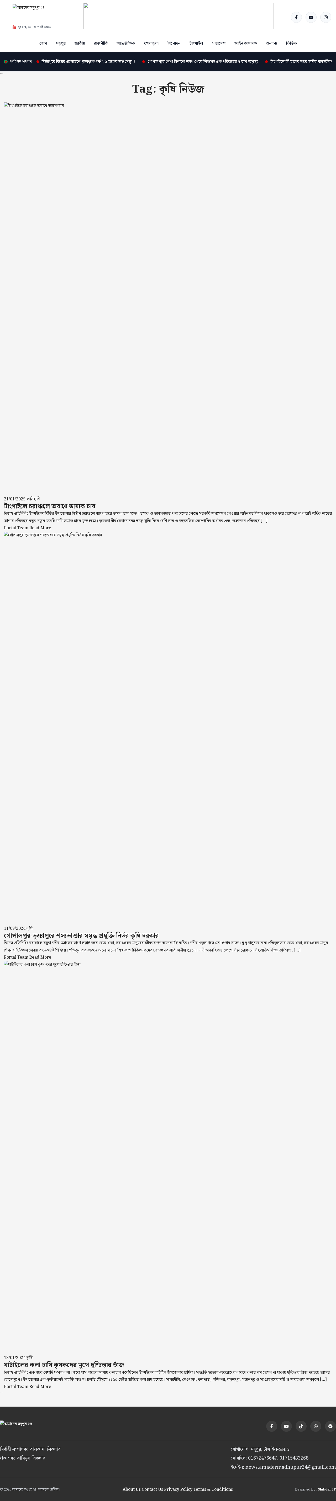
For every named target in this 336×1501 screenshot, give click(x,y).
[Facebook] (296, 17)
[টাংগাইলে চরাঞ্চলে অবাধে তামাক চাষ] (168, 299)
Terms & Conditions (213, 1489)
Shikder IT (327, 1489)
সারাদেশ (218, 43)
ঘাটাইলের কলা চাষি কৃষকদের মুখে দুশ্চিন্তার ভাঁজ (64, 1365)
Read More (40, 528)
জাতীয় (80, 43)
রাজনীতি (101, 43)
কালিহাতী (33, 499)
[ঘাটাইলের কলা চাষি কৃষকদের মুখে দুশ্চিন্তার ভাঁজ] (168, 1157)
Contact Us (152, 1489)
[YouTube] (311, 17)
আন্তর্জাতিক (126, 43)
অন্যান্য (271, 43)
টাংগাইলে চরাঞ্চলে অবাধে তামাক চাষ (49, 506)
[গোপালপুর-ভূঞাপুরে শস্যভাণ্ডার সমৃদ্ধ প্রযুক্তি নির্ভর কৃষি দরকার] (168, 728)
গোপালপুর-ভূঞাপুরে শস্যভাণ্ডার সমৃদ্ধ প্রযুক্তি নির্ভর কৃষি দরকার (81, 936)
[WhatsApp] (315, 1426)
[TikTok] (301, 1426)
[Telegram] (330, 1426)
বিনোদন (173, 43)
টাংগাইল (196, 43)
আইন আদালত (245, 43)
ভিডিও (291, 43)
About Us (132, 1489)
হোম (43, 43)
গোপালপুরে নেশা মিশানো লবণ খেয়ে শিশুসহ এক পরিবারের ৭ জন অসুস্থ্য (203, 61)
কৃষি (30, 928)
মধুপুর (61, 43)
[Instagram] (325, 17)
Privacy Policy (178, 1489)
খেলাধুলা (151, 43)
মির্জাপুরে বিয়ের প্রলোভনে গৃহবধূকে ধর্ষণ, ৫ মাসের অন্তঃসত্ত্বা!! (88, 61)
